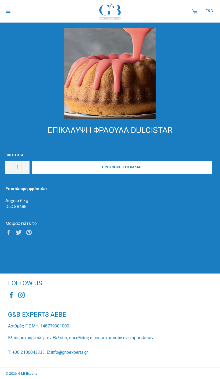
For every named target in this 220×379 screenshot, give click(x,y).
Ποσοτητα (14, 155)
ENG (209, 11)
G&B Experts (28, 373)
